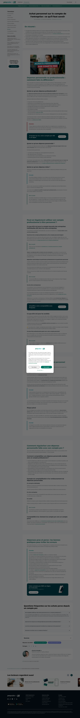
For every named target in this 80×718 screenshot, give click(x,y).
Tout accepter (46, 367)
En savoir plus (39, 370)
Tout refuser (34, 367)
